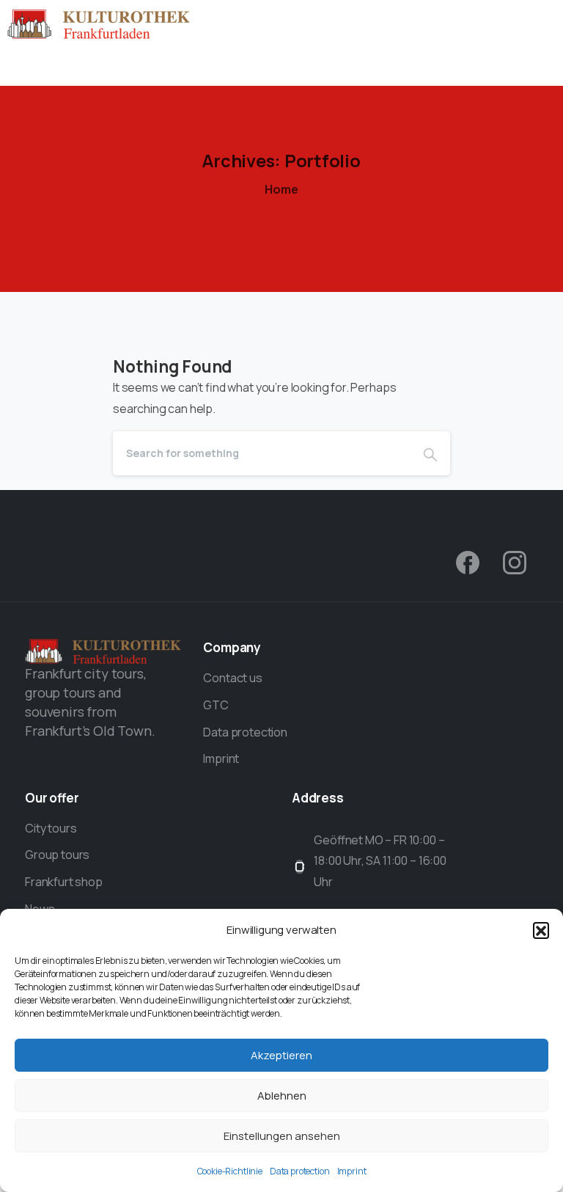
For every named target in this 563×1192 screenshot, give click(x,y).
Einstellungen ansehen (282, 1136)
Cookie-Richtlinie (229, 1171)
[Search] (430, 453)
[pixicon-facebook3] (467, 561)
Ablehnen (281, 1095)
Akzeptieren (281, 1055)
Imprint (352, 1171)
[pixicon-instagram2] (514, 561)
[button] (541, 930)
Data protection (300, 1171)
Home (281, 189)
